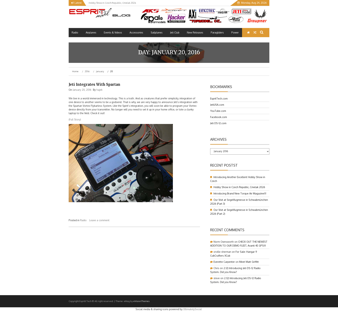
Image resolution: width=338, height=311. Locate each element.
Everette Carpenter (224, 261)
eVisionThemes (141, 301)
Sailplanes (156, 32)
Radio (75, 32)
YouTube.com (218, 110)
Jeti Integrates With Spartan (94, 84)
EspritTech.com (219, 98)
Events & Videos (113, 32)
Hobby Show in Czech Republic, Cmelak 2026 (239, 187)
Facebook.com (218, 117)
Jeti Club (174, 32)
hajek (99, 89)
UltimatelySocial (192, 309)
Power (235, 32)
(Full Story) (75, 119)
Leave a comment (99, 220)
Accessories (136, 32)
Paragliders (217, 32)
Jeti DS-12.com (218, 123)
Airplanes (91, 32)
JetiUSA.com (217, 104)
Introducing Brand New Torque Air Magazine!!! (240, 193)
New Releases (195, 32)
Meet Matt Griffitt (249, 261)
